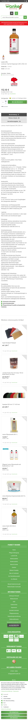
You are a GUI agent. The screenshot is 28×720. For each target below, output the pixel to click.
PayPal (5, 705)
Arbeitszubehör (14, 558)
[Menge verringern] (6, 103)
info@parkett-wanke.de (14, 673)
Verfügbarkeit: (5, 98)
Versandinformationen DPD (14, 622)
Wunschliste (5, 106)
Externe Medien (7, 698)
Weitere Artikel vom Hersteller (8, 74)
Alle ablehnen (14, 717)
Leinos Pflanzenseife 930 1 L (10, 434)
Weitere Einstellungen (6, 709)
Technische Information (9, 301)
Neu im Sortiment (14, 573)
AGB (14, 601)
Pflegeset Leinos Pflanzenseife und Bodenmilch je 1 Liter (11, 465)
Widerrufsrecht (14, 599)
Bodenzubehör (14, 561)
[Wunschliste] (25, 1)
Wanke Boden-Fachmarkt (14, 587)
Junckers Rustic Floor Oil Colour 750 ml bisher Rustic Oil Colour (12, 373)
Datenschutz (14, 604)
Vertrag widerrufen (14, 625)
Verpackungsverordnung (14, 616)
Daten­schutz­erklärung (7, 691)
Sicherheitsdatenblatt (8, 303)
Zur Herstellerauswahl (14, 576)
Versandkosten (13, 93)
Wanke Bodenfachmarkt (14, 584)
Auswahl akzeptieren (14, 715)
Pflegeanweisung (14, 613)
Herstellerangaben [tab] (13, 121)
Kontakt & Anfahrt (14, 610)
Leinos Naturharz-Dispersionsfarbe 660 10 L (14, 496)
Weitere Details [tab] (13, 118)
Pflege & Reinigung (14, 553)
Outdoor (14, 567)
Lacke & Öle (14, 555)
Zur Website (14, 579)
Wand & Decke (14, 564)
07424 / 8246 (6, 1)
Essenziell (6, 694)
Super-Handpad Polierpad (9, 343)
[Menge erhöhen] (6, 101)
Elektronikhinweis (14, 619)
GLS (4, 702)
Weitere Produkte (14, 570)
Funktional (6, 707)
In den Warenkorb (18, 102)
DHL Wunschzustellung (9, 700)
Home (14, 550)
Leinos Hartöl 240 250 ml (9, 526)
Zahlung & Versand (14, 596)
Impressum (14, 607)
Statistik (5, 696)
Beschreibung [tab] (13, 114)
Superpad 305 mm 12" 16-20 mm (11, 404)
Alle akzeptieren (14, 712)
